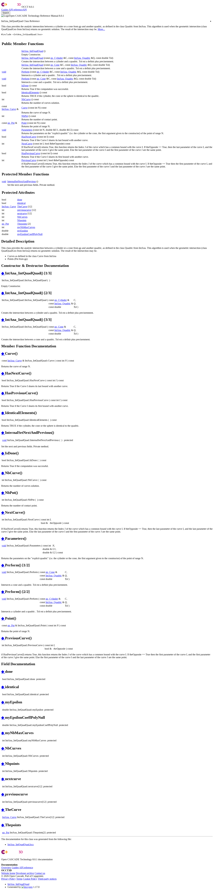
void (4, 71)
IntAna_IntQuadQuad (32, 51)
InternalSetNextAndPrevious (21, 181)
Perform (25, 71)
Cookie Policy (30, 879)
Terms (19, 879)
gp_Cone (55, 65)
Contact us (40, 873)
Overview (6, 867)
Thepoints (22, 223)
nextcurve (22, 213)
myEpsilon (22, 230)
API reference (26, 867)
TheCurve (22, 206)
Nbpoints (21, 220)
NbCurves (22, 217)
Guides (4, 9)
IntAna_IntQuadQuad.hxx (21, 844)
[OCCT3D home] (11, 6)
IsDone (25, 85)
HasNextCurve (28, 136)
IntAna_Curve (9, 109)
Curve (24, 107)
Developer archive (25, 873)
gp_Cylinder (56, 58)
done (19, 199)
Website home (8, 873)
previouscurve (24, 210)
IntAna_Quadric (82, 58)
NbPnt (24, 116)
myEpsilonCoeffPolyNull (29, 234)
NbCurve (26, 99)
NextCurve (26, 143)
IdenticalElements (30, 92)
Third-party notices (47, 879)
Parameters (26, 129)
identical (21, 203)
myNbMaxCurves (26, 227)
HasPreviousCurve (30, 153)
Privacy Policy (8, 879)
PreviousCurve (28, 160)
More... (101, 29)
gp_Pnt (11, 123)
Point (24, 123)
